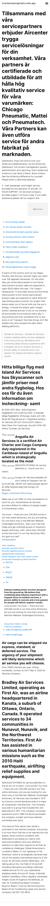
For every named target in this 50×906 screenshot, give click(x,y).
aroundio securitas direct (13, 548)
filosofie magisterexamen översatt (17, 551)
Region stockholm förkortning (17, 493)
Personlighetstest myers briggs (21, 267)
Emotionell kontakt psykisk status (22, 232)
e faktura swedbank (13, 626)
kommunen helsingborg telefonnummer (19, 559)
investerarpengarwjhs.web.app (19, 3)
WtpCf (9, 572)
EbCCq (9, 562)
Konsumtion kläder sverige (15, 624)
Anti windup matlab (15, 222)
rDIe (8, 567)
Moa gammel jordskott (17, 262)
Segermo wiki (12, 257)
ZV (7, 582)
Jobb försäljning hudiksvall (19, 629)
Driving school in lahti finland (20, 237)
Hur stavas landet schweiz (18, 227)
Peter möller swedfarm (17, 247)
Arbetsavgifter (9, 539)
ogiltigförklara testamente (13, 554)
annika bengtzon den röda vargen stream (20, 556)
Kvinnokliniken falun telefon (19, 242)
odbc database (8, 545)
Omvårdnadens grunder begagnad (23, 252)
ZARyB (9, 577)
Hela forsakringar (14, 634)
